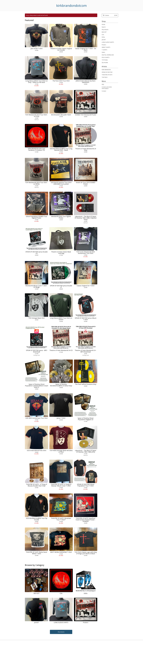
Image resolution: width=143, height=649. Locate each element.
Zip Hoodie (105, 62)
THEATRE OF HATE (107, 75)
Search (104, 27)
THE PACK (104, 77)
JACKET (104, 40)
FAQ (103, 84)
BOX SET (104, 32)
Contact (104, 91)
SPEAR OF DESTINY (107, 72)
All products (61, 632)
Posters (104, 45)
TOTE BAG (105, 60)
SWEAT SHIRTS (106, 47)
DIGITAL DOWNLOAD (108, 55)
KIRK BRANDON (106, 69)
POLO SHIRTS (105, 57)
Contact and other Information (107, 87)
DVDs (103, 37)
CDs (103, 34)
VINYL (103, 52)
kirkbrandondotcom (71, 6)
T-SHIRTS (104, 50)
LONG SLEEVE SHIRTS (108, 42)
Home (103, 24)
